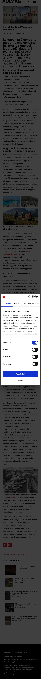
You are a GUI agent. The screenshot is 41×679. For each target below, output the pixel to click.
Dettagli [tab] (17, 303)
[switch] (35, 350)
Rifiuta (20, 380)
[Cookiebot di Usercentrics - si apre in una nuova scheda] (28, 296)
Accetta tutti (20, 374)
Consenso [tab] (7, 303)
